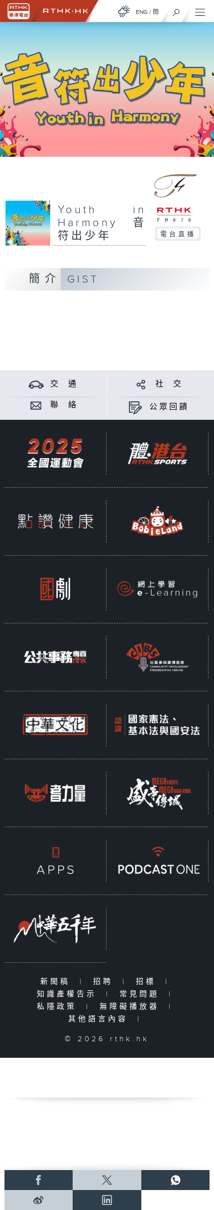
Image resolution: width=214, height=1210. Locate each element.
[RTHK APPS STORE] (55, 861)
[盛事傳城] (157, 793)
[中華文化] (55, 725)
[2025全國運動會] (55, 453)
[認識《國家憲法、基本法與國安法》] (157, 725)
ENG (142, 11)
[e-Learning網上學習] (157, 589)
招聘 (105, 981)
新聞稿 (57, 981)
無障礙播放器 (132, 1006)
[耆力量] (55, 793)
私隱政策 (59, 1006)
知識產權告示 (69, 994)
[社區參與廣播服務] (157, 657)
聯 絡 (64, 405)
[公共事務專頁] (55, 657)
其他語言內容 (100, 1019)
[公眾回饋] (135, 407)
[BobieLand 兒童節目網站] (157, 521)
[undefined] (124, 11)
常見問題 (141, 994)
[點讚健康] (55, 521)
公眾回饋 (169, 407)
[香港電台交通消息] (36, 384)
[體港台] (157, 453)
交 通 (64, 384)
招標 (148, 981)
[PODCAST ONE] (157, 861)
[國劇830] (55, 589)
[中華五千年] (55, 928)
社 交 (169, 384)
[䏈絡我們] (36, 405)
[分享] (141, 384)
